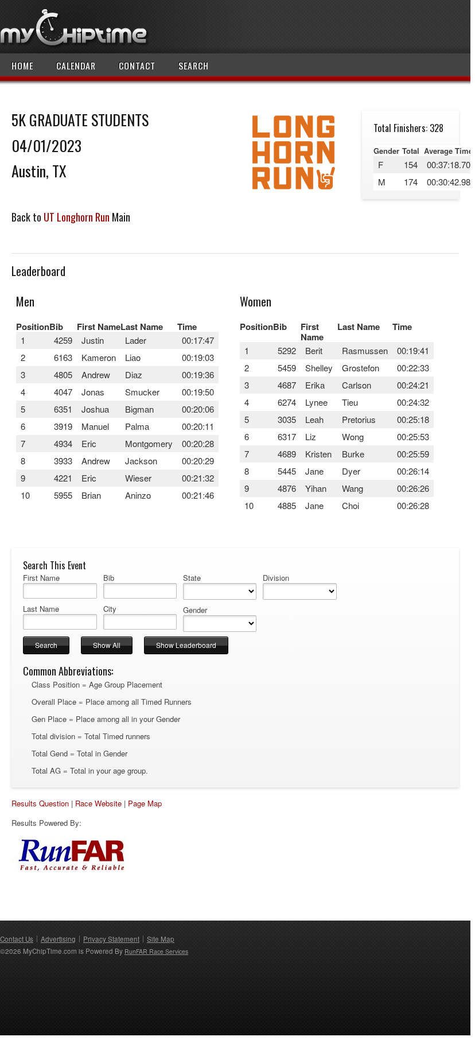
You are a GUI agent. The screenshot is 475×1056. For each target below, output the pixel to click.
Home (22, 65)
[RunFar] (68, 869)
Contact (137, 65)
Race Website (98, 803)
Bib (108, 578)
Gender (195, 610)
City (109, 609)
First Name (41, 578)
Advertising (58, 939)
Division (276, 578)
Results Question (40, 803)
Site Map (160, 939)
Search (193, 65)
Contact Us (16, 939)
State (192, 578)
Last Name (41, 609)
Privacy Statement (111, 939)
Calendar (76, 65)
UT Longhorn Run (77, 216)
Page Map (145, 803)
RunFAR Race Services (156, 951)
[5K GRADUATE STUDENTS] (293, 190)
